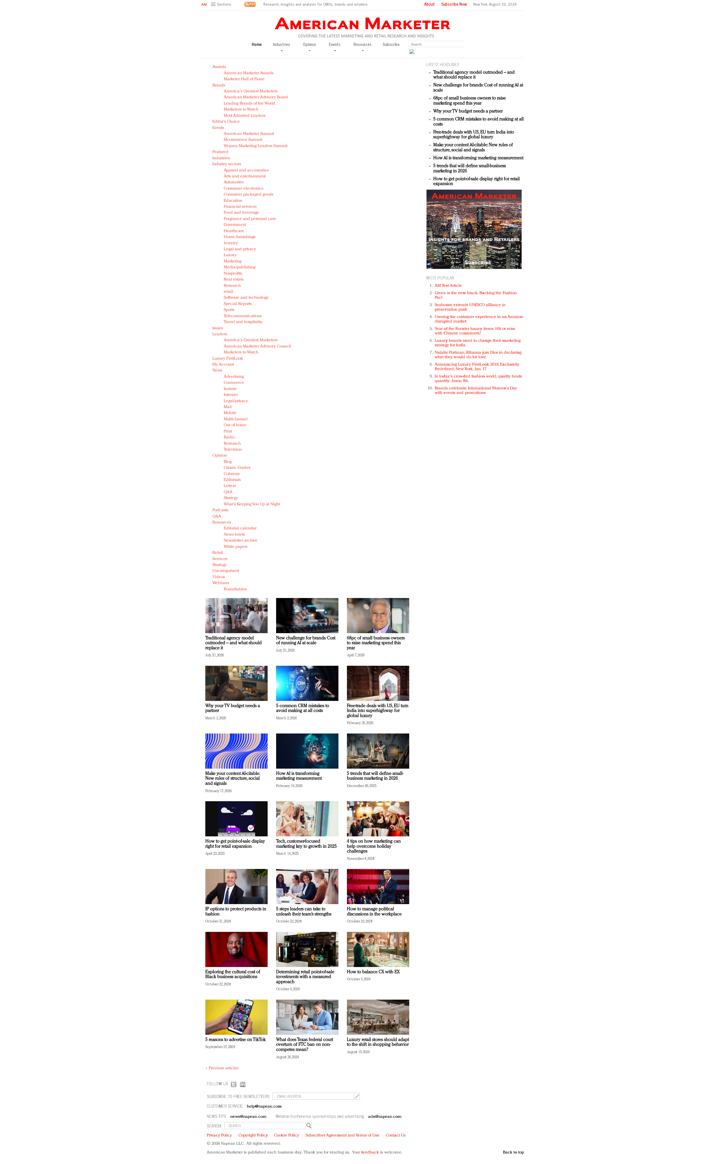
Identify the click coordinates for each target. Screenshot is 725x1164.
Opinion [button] (309, 44)
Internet (231, 395)
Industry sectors (226, 164)
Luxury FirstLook (227, 359)
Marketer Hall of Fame (244, 79)
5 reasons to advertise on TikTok (235, 1040)
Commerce (234, 383)
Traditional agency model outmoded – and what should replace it (233, 643)
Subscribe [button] (391, 44)
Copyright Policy (253, 1135)
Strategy (231, 498)
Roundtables (235, 589)
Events (218, 128)
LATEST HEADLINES (442, 64)
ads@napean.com (384, 1117)
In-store (230, 389)
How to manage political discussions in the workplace (374, 912)
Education (233, 201)
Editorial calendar (240, 528)
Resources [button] (362, 44)
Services (219, 559)
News (217, 370)
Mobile (230, 413)
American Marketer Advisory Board (256, 97)
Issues (217, 328)
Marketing (233, 261)
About (429, 4)
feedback (370, 1152)
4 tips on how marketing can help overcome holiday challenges (374, 846)
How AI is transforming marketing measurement (299, 776)
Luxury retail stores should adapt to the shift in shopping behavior (378, 1042)
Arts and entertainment (245, 176)
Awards (219, 67)
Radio (229, 437)
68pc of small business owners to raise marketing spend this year (376, 643)
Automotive (234, 182)
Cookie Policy (286, 1135)
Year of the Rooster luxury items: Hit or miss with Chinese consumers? (475, 331)
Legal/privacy (236, 401)
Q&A (228, 492)
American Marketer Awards (249, 73)
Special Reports (238, 304)
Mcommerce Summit (243, 140)
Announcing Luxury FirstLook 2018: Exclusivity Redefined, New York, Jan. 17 (477, 366)
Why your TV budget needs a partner (468, 111)
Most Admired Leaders (244, 116)
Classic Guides (237, 468)
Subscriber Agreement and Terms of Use (342, 1135)
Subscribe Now (454, 4)
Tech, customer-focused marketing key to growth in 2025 (306, 844)
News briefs (234, 535)
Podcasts (220, 510)
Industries (221, 158)
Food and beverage (241, 213)
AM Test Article (448, 286)
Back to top (513, 1152)
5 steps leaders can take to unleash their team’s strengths (303, 912)
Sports (229, 310)
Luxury (230, 255)
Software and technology (246, 298)
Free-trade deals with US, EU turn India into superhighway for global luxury (377, 711)
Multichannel (236, 419)
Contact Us (396, 1135)
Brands (218, 85)
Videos (218, 577)
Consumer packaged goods (248, 194)
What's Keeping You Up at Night (252, 504)
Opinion (219, 455)
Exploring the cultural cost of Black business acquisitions (232, 974)
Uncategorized (225, 571)
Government (235, 225)
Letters (230, 486)
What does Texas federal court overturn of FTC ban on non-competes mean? (304, 1045)
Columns (232, 474)
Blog (228, 462)
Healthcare (234, 231)
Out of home (235, 425)
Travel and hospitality (243, 322)
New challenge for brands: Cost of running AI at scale (305, 641)
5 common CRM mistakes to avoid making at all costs (302, 708)
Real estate (234, 279)
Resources (221, 522)
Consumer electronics (243, 188)
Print (228, 431)
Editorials (232, 480)
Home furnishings (239, 237)
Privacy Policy (219, 1135)
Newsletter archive (240, 540)
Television (233, 450)
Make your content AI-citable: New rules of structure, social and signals (232, 778)
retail (228, 292)
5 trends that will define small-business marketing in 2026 (375, 776)
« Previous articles (222, 1068)
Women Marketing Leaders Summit (255, 146)
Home (257, 44)
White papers (236, 547)
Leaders (219, 334)
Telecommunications (243, 316)
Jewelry (231, 243)
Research (232, 286)
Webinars (220, 583)
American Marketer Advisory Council (257, 346)
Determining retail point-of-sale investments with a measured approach (305, 977)
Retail (217, 553)
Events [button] (334, 44)
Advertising (234, 377)
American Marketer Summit (249, 134)
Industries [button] (281, 44)
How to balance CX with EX (373, 972)
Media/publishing (239, 267)
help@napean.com (264, 1106)
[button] (222, 4)
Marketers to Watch (241, 109)
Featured (220, 152)
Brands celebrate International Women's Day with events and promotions (476, 390)
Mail (228, 407)
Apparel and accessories (246, 170)
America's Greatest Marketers (251, 91)
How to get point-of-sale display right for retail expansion (235, 844)
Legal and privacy (240, 249)
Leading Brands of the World (249, 103)
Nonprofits (233, 274)
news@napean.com (248, 1117)
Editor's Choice (226, 122)
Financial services (240, 207)
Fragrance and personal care (250, 219)
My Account (223, 364)
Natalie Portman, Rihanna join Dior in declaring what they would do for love (478, 355)
